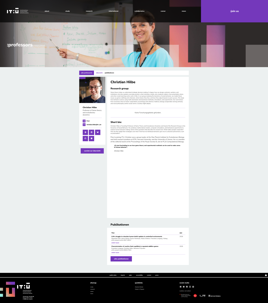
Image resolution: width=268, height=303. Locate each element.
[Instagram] (184, 287)
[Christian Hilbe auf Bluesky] (97, 132)
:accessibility (139, 275)
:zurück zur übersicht (92, 151)
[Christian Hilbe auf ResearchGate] (91, 138)
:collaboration (139, 11)
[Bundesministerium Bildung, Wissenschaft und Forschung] (185, 295)
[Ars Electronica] (214, 295)
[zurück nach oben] (266, 275)
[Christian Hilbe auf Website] (85, 132)
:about (47, 11)
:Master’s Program (139, 289)
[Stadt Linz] (202, 295)
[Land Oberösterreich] (195, 295)
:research (89, 11)
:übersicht (99, 73)
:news (184, 11)
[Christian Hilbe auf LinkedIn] (91, 132)
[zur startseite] (14, 11)
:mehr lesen (115, 243)
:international (113, 11)
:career (163, 11)
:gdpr (130, 275)
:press (156, 275)
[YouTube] (190, 287)
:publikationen (109, 73)
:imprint (123, 275)
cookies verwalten (185, 291)
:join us (234, 11)
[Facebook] (187, 287)
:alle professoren (86, 73)
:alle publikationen (121, 259)
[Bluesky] (193, 287)
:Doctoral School (139, 287)
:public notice (113, 275)
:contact (149, 275)
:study (67, 11)
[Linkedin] (181, 287)
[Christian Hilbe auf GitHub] (85, 138)
